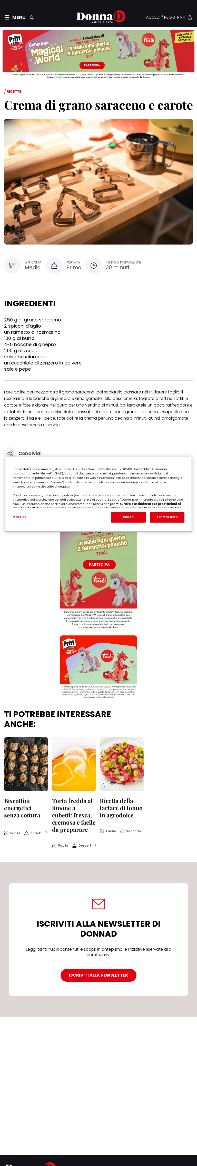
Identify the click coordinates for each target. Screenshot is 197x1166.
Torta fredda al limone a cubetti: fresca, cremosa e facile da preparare (74, 815)
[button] (15, 17)
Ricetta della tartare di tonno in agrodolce (121, 808)
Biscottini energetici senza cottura (22, 808)
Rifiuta (128, 517)
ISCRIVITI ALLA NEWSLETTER (98, 975)
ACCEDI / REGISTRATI (165, 17)
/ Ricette (12, 91)
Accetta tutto (167, 517)
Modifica (20, 516)
